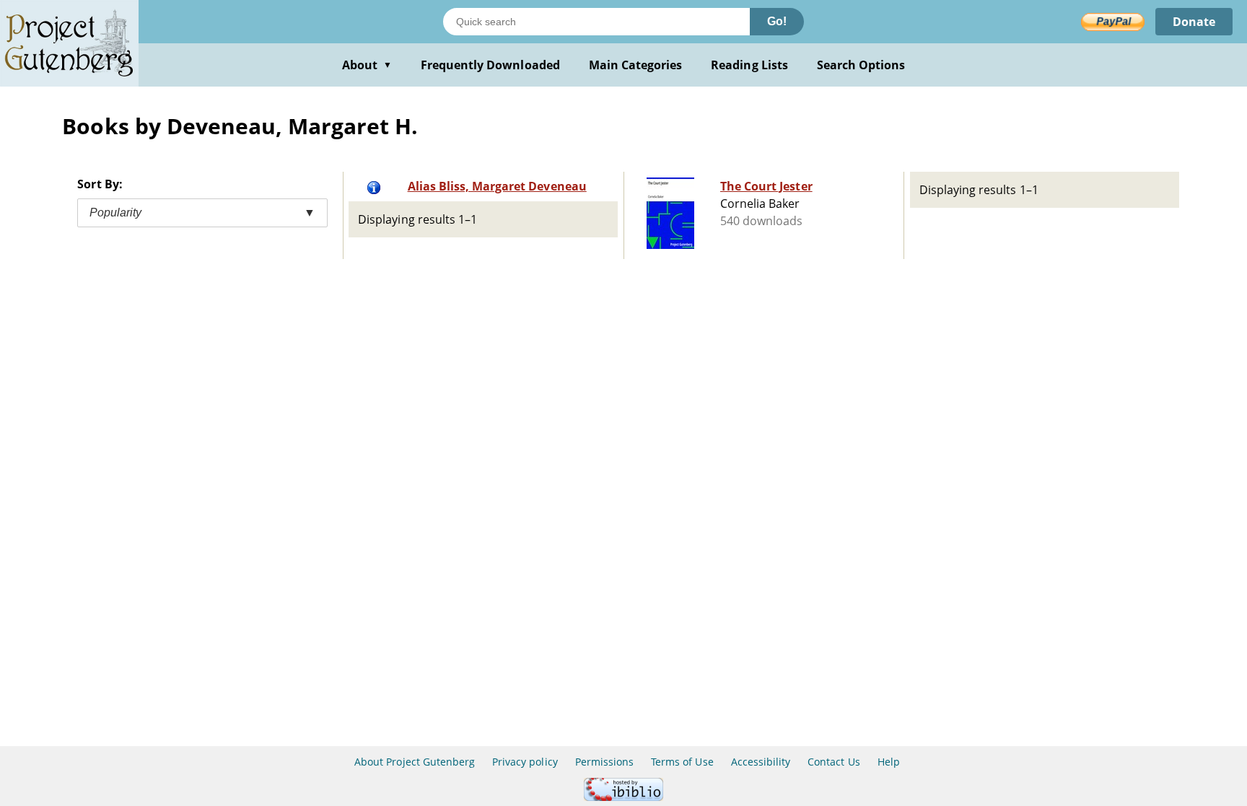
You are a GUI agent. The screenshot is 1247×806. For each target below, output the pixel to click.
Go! (777, 21)
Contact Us (833, 761)
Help (889, 761)
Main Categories (636, 65)
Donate (1194, 22)
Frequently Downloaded (490, 65)
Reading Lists (749, 65)
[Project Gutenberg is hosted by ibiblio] (623, 797)
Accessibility (761, 761)
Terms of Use (682, 761)
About (367, 65)
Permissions (604, 761)
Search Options (861, 65)
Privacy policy (525, 761)
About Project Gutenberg (414, 761)
